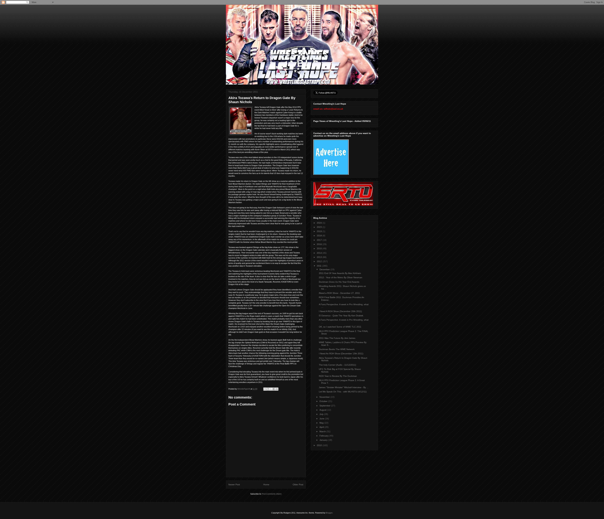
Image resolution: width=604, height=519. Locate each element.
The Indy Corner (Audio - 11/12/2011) (337, 365)
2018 (319, 235)
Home (266, 484)
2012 (319, 261)
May (321, 423)
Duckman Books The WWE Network (337, 349)
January (323, 440)
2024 (319, 223)
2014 (319, 253)
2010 (319, 445)
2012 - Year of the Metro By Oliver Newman (340, 277)
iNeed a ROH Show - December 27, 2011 (339, 293)
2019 (319, 231)
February (324, 435)
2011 (319, 266)
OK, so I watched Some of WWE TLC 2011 (340, 326)
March (322, 431)
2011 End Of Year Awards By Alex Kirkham (340, 273)
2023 (319, 227)
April (321, 427)
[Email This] (264, 389)
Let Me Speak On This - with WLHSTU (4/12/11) (343, 391)
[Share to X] (270, 389)
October (323, 401)
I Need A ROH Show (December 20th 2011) (340, 311)
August (323, 410)
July (321, 414)
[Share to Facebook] (273, 389)
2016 (319, 244)
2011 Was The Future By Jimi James (337, 338)
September (325, 405)
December (324, 269)
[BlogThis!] (267, 389)
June (322, 418)
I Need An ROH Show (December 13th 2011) (341, 353)
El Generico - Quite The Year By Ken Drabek (341, 315)
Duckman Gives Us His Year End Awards (339, 282)
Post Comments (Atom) (272, 494)
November (324, 397)
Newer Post (234, 484)
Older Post (298, 484)
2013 (319, 257)
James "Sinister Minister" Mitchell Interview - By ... (343, 387)
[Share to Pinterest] (276, 389)
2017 (319, 240)
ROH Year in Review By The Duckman (338, 376)
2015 (319, 248)
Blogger (329, 513)
